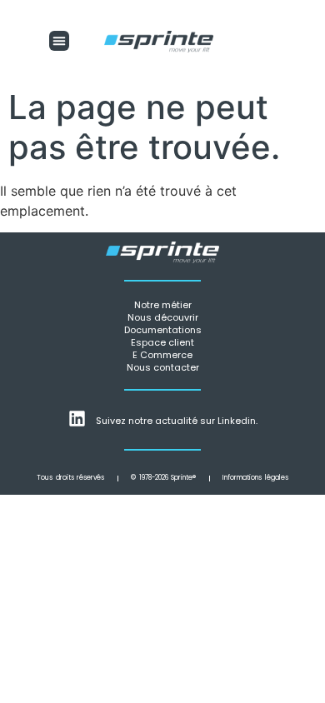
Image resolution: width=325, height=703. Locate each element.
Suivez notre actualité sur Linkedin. (177, 420)
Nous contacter (163, 367)
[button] (59, 41)
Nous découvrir (163, 317)
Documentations (163, 330)
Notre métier (163, 305)
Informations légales (255, 477)
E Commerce (162, 354)
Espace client (162, 342)
